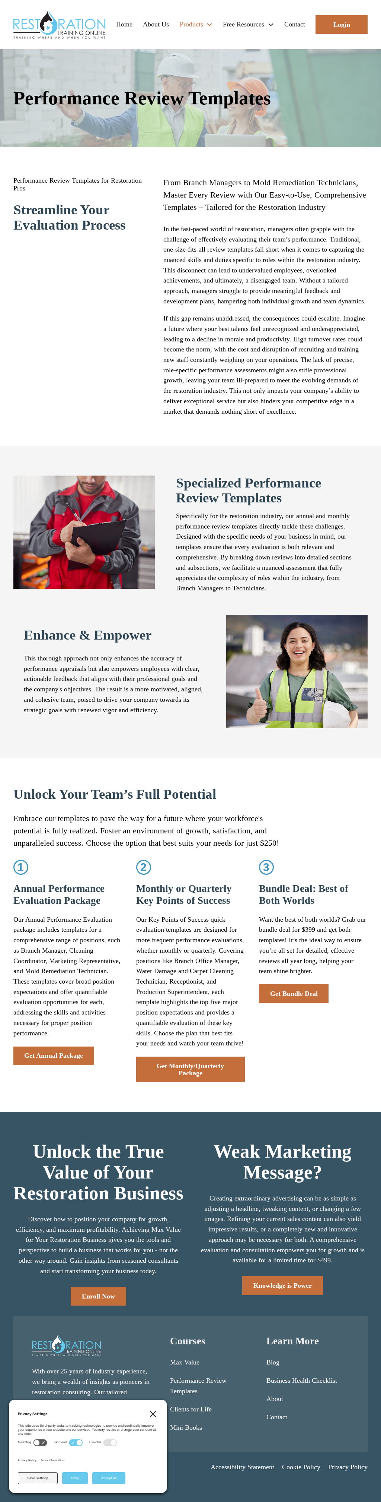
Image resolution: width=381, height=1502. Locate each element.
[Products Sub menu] (209, 25)
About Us (156, 24)
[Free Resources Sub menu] (271, 25)
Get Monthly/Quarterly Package (190, 1069)
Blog (272, 1362)
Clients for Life (191, 1409)
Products (191, 24)
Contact (294, 24)
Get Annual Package (53, 1055)
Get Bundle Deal (294, 993)
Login (341, 24)
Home (124, 24)
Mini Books (186, 1427)
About (274, 1398)
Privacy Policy (348, 1467)
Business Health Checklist (301, 1380)
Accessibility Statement (242, 1467)
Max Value (184, 1362)
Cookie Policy (301, 1467)
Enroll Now (98, 1296)
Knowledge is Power (282, 1285)
